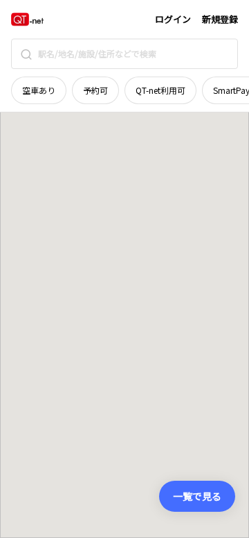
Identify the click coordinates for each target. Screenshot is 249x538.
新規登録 (220, 19)
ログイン (173, 19)
